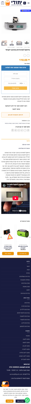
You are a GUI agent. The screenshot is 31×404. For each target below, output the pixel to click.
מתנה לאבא (26, 339)
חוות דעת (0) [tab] (26, 144)
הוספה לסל (8, 253)
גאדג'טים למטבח (25, 316)
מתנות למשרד (21, 123)
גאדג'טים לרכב (25, 323)
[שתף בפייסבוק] (25, 130)
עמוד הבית (27, 47)
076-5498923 (14, 367)
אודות (28, 273)
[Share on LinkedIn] (12, 130)
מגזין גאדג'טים (25, 283)
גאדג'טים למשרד (25, 320)
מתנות (28, 336)
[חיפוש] (24, 3)
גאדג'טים (27, 303)
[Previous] (27, 24)
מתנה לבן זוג (26, 346)
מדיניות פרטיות (25, 293)
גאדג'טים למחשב (25, 326)
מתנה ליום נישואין (24, 356)
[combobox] (23, 83)
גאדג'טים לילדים (25, 309)
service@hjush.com (16, 374)
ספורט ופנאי (19, 47)
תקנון (28, 290)
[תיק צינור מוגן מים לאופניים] (23, 233)
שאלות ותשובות (25, 280)
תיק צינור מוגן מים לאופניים (23, 247)
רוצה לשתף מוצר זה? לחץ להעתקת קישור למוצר (16, 107)
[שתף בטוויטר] (21, 130)
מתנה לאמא (26, 342)
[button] (27, 400)
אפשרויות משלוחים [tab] (24, 148)
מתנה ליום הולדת (25, 353)
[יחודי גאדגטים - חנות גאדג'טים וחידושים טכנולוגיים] (13, 3)
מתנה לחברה (26, 349)
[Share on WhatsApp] (28, 130)
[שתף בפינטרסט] (15, 130)
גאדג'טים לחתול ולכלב (23, 313)
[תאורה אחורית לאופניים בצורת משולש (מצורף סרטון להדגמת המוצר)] (8, 233)
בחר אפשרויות (23, 253)
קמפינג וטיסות (11, 47)
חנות (28, 270)
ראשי (28, 266)
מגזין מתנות (26, 287)
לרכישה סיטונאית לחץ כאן (15, 115)
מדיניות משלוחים (24, 276)
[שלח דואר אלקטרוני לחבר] (18, 130)
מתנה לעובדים (25, 359)
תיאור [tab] (28, 141)
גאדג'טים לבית (25, 306)
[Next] (2, 24)
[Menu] (28, 3)
